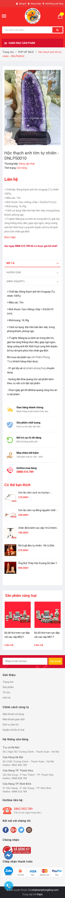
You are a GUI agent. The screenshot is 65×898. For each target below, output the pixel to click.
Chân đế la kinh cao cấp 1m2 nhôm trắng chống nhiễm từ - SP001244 (37, 528)
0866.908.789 (19, 778)
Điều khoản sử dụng (13, 714)
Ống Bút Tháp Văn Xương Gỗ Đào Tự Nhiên (38, 563)
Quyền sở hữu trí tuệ (13, 729)
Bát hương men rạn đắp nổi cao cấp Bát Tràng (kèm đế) (47, 637)
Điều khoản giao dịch (14, 719)
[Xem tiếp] (9, 237)
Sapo (40, 894)
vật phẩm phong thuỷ (34, 368)
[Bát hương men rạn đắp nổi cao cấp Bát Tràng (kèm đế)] (47, 614)
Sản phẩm (8, 687)
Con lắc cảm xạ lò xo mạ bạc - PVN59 (34, 492)
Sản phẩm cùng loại (21, 595)
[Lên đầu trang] (55, 877)
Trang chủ (8, 681)
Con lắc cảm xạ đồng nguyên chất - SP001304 (37, 510)
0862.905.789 (19, 765)
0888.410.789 (22, 246)
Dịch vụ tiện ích (11, 724)
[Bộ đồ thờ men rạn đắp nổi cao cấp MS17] (17, 614)
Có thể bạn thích (17, 485)
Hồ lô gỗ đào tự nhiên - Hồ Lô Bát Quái (36, 545)
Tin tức (6, 692)
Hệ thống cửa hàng (54, 3)
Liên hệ (6, 697)
